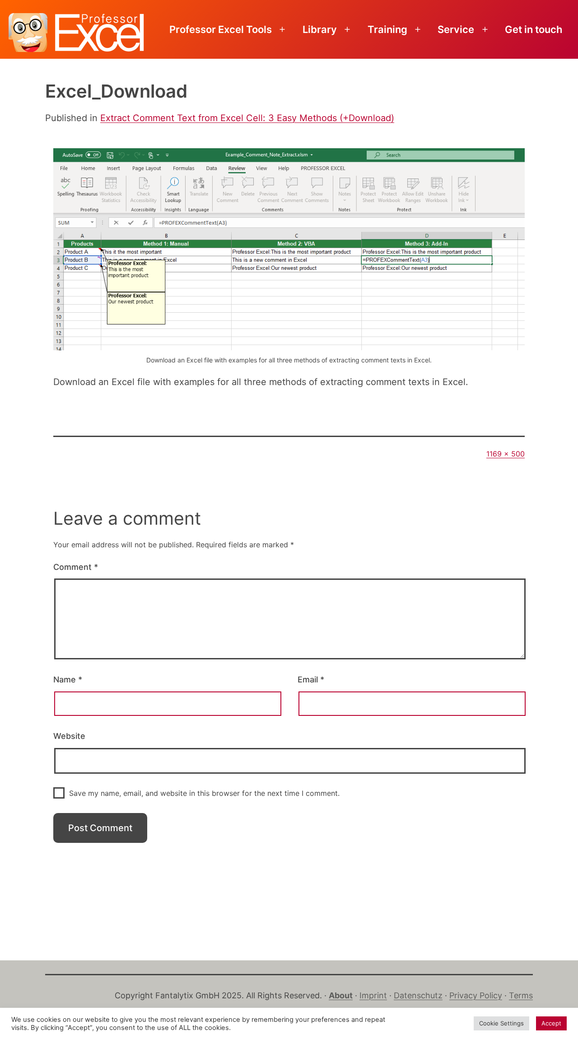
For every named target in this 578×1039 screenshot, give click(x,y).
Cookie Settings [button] (501, 1023)
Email (311, 679)
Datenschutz (418, 995)
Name (67, 679)
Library (320, 29)
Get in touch (533, 29)
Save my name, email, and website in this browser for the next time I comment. (204, 793)
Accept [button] (551, 1023)
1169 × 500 (505, 453)
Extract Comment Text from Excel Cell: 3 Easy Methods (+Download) (247, 118)
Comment (75, 567)
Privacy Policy (475, 995)
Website (69, 736)
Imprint (373, 995)
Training (387, 29)
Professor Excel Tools (220, 29)
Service (456, 29)
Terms (521, 995)
